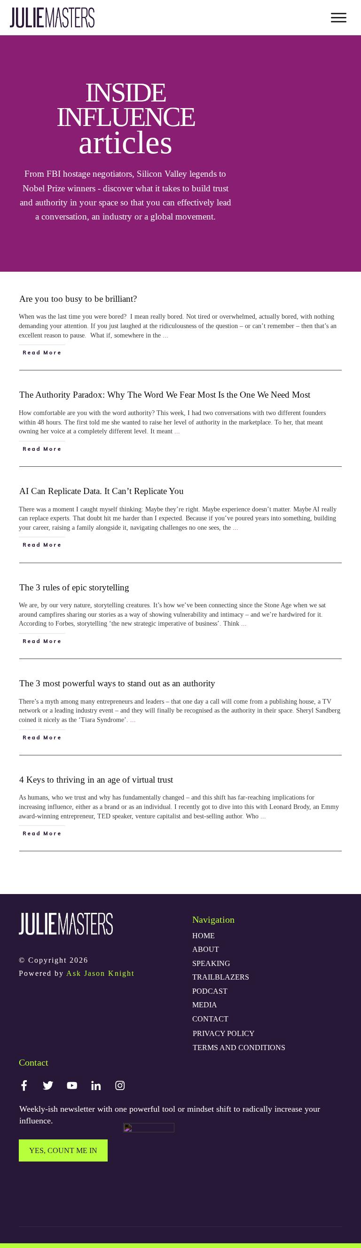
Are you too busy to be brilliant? (78, 299)
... (165, 335)
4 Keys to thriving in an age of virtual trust (96, 780)
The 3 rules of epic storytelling (74, 587)
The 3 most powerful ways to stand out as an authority (117, 683)
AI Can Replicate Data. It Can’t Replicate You (101, 491)
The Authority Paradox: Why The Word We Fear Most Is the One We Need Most (164, 395)
